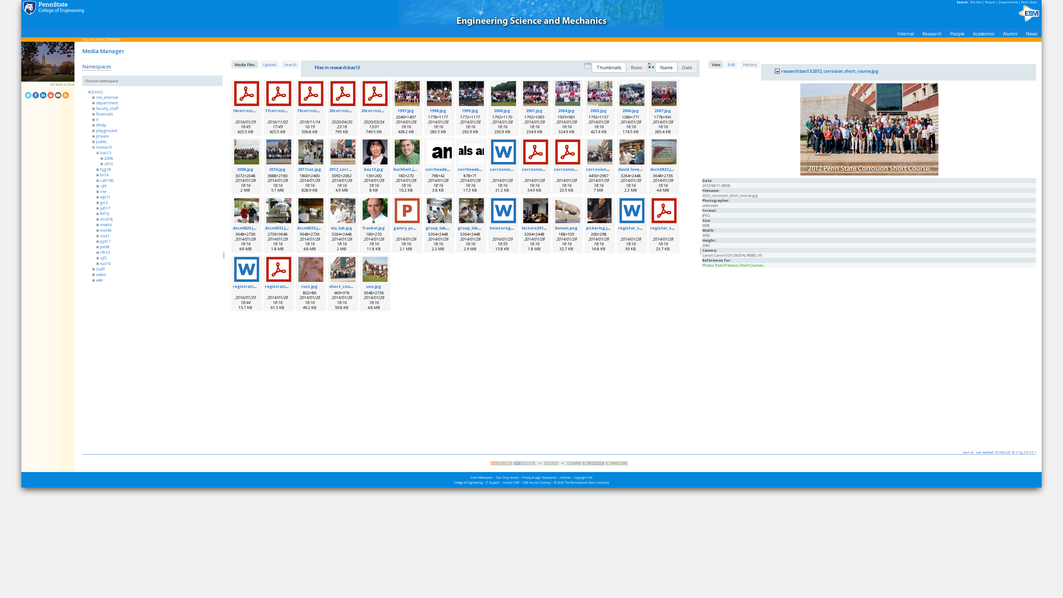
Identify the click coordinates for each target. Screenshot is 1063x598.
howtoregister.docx (511, 228)
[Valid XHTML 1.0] (547, 464)
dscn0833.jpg (310, 228)
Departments (1008, 2)
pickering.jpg (599, 228)
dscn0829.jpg (246, 228)
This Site (976, 2)
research (104, 147)
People (990, 2)
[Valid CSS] (570, 464)
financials (104, 114)
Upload (269, 64)
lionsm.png (566, 228)
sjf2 (103, 258)
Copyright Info (583, 478)
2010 (108, 163)
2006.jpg (630, 110)
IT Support (492, 482)
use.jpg (373, 286)
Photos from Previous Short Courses (732, 265)
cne (103, 191)
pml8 (104, 246)
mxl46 (105, 230)
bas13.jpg (373, 169)
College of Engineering (468, 482)
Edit (731, 64)
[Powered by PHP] (525, 464)
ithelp (101, 125)
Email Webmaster (482, 478)
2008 (108, 158)
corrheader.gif (440, 169)
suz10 (105, 263)
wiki (99, 280)
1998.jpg (438, 110)
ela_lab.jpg (341, 228)
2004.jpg (566, 110)
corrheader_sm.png (477, 169)
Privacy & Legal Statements (539, 478)
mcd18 (106, 219)
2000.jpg (502, 110)
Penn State (1029, 2)
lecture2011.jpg (537, 228)
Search (290, 64)
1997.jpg (406, 110)
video (101, 274)
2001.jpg (534, 110)
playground (106, 130)
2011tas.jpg (309, 169)
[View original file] (869, 174)
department (107, 102)
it (97, 119)
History (750, 64)
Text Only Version (507, 478)
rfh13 (105, 252)
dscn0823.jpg (663, 169)
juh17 (105, 208)
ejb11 (105, 197)
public (101, 141)
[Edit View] (616, 464)
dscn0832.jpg (278, 228)
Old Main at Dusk (62, 84)
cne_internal (107, 97)
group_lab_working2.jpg (482, 228)
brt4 (104, 174)
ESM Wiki (113, 39)
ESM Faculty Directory (537, 482)
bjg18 (105, 169)
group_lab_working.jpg (448, 228)
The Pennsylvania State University (587, 482)
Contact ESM (511, 482)
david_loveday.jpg (636, 169)
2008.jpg (245, 169)
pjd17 (105, 241)
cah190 (106, 180)
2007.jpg (662, 110)
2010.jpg (277, 169)
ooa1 (105, 235)
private (102, 136)
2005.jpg (598, 110)
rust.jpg (309, 286)
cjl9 (103, 186)
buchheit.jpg (406, 169)
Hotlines (565, 478)
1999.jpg (470, 110)
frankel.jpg (373, 228)
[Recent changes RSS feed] (502, 464)
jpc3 (104, 202)
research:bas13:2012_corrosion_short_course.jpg (829, 71)
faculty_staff (107, 108)
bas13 (105, 152)
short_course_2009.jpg (352, 286)
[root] (97, 91)
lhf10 (104, 213)
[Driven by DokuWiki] (593, 464)
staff (100, 269)
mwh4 (105, 224)
